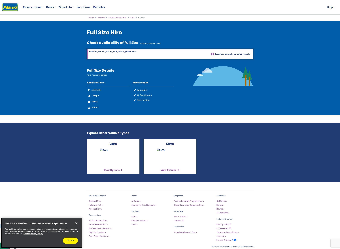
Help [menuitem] (330, 7)
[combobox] (170, 54)
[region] (41, 233)
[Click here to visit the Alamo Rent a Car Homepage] (9, 7)
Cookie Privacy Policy (33, 234)
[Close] (76, 223)
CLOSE (70, 240)
